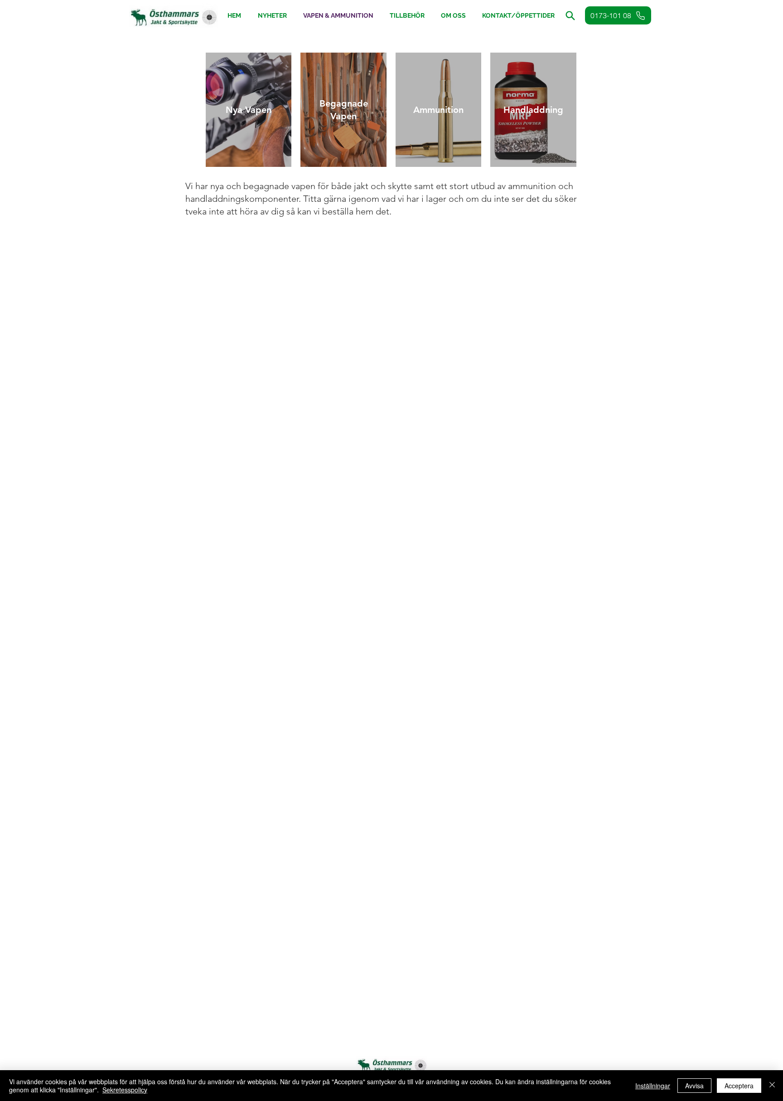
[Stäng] (772, 1085)
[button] (407, 15)
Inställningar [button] (652, 1085)
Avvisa (694, 1085)
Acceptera (739, 1085)
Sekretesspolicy (124, 1089)
